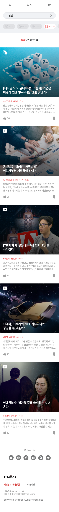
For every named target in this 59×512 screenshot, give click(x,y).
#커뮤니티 (7, 101)
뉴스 (29, 5)
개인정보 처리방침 (12, 484)
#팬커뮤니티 (23, 180)
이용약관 (31, 484)
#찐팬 (15, 101)
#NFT (5, 337)
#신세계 (19, 337)
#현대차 (12, 337)
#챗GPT (14, 259)
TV (49, 5)
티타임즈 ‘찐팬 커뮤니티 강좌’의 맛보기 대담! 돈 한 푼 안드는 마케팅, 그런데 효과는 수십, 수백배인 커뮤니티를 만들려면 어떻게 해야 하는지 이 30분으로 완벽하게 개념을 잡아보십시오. (29, 187)
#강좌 (20, 101)
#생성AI (6, 259)
